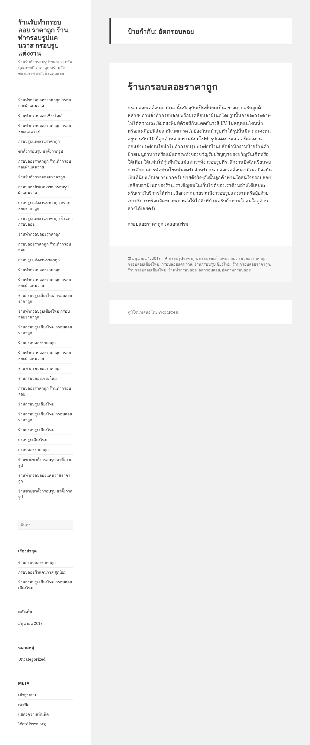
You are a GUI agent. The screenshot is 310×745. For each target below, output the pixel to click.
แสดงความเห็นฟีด (33, 714)
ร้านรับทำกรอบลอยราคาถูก (41, 177)
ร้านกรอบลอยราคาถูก (37, 342)
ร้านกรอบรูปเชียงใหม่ (36, 404)
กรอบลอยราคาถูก (33, 449)
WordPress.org (32, 724)
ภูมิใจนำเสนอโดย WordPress (153, 312)
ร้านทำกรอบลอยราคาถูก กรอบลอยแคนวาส (44, 128)
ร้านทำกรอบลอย (182, 270)
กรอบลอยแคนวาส (176, 264)
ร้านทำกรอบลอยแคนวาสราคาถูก (44, 478)
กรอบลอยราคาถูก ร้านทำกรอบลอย (44, 247)
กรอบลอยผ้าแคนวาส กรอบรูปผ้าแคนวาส (43, 189)
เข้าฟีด (23, 704)
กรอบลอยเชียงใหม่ (143, 264)
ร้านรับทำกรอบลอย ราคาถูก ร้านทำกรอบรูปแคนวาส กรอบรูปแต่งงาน (43, 37)
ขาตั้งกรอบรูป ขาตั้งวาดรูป (40, 151)
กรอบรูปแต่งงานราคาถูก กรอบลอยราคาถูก (44, 205)
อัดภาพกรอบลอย (236, 270)
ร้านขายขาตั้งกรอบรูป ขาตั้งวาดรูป (45, 462)
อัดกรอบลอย (209, 270)
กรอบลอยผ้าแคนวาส (216, 258)
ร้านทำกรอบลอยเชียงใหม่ (40, 115)
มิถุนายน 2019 (30, 623)
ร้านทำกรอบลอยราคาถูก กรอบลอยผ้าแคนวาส (44, 102)
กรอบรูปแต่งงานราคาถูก (39, 141)
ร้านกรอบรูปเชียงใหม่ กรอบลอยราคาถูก (45, 298)
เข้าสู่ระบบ (27, 694)
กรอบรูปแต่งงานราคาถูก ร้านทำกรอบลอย (45, 221)
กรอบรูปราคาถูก (183, 258)
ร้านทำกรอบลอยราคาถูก (39, 234)
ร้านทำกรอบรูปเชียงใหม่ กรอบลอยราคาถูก (44, 314)
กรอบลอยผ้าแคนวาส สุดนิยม (42, 572)
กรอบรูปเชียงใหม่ (32, 439)
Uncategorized (32, 659)
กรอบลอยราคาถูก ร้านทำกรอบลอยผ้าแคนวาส (44, 164)
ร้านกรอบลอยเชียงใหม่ (37, 378)
